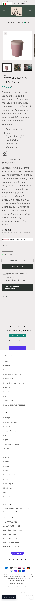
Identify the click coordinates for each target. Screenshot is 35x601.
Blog (5, 396)
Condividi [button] (6, 296)
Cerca (5, 361)
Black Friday (7, 497)
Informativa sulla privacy (18, 589)
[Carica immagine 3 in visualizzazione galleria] (28, 67)
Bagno (5, 440)
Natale (5, 470)
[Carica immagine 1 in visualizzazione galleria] (7, 67)
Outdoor (6, 462)
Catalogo (6, 418)
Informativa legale (27, 595)
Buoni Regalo (8, 484)
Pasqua (6, 466)
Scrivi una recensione (17, 335)
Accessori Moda (9, 453)
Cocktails (6, 457)
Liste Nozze (7, 488)
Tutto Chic (11, 575)
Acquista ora (17, 266)
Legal (5, 370)
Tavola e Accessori (10, 431)
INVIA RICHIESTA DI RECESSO (14, 405)
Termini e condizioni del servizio (18, 592)
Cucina (5, 435)
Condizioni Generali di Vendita (14, 374)
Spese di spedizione (16, 232)
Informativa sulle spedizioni (12, 595)
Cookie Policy (8, 387)
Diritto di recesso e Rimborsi (13, 383)
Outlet (5, 479)
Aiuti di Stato (8, 400)
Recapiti (18, 598)
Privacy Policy (8, 378)
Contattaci (7, 365)
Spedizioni (7, 392)
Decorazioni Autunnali (11, 475)
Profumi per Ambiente (11, 422)
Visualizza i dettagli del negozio (14, 280)
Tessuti (6, 448)
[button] (4, 11)
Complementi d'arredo (11, 444)
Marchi (5, 492)
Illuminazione (8, 426)
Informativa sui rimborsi (20, 586)
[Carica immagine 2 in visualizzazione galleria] (17, 67)
